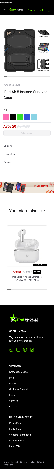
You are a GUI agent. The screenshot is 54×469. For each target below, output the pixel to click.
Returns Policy (16, 440)
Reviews (13, 383)
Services (13, 400)
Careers (13, 406)
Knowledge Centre (18, 372)
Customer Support (18, 389)
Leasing (13, 395)
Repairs (31, 10)
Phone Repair (16, 423)
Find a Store (15, 429)
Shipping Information (20, 434)
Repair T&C (15, 446)
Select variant (27, 133)
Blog (11, 377)
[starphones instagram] (11, 350)
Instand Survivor (11, 85)
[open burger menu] (4, 10)
